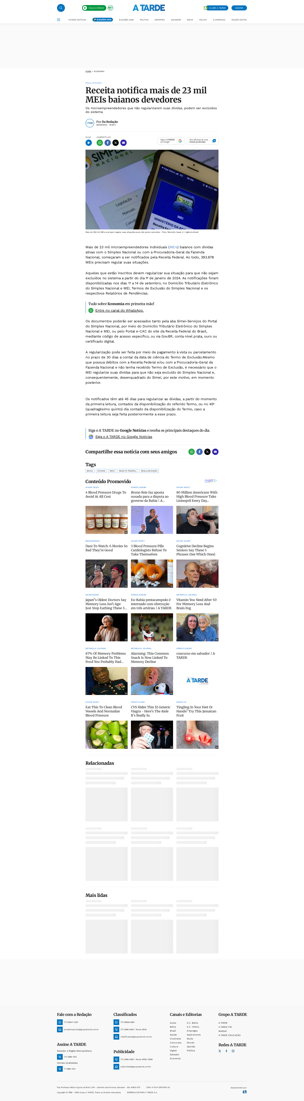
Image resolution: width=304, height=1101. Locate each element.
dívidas (101, 471)
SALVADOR (176, 20)
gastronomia (194, 1034)
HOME (88, 71)
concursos (175, 1042)
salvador (174, 1054)
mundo (190, 1042)
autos (173, 1023)
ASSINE (239, 8)
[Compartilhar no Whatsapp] (100, 143)
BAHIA (190, 20)
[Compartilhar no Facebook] (107, 143)
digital (173, 1050)
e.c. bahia (192, 1023)
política (191, 1050)
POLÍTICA (144, 20)
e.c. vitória (193, 1027)
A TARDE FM (225, 1027)
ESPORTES (160, 20)
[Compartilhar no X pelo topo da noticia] (115, 143)
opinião (191, 1046)
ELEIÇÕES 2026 (104, 20)
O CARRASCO (219, 20)
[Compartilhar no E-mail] (123, 143)
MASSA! (222, 1031)
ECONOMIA (99, 71)
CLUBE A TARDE (217, 8)
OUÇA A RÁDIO (96, 8)
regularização (149, 471)
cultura (174, 1046)
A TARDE (223, 1023)
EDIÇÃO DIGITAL (239, 20)
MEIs (173, 247)
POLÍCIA (203, 20)
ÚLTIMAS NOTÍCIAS (77, 20)
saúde (173, 1034)
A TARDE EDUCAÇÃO (229, 1035)
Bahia (90, 471)
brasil (173, 1030)
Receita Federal (128, 471)
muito (190, 1038)
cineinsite (175, 1038)
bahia (173, 1027)
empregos (192, 1030)
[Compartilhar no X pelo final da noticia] (207, 452)
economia (175, 1058)
